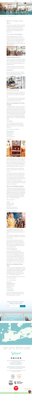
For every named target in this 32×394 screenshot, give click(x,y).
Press (21, 348)
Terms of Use (27, 347)
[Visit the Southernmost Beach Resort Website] (16, 1)
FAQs (14, 348)
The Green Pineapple (10, 131)
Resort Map (6, 347)
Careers (9, 348)
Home (2, 16)
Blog (5, 16)
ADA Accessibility (26, 348)
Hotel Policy (11, 347)
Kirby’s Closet (9, 282)
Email (8, 306)
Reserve (16, 392)
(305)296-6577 (19, 363)
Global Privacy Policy (19, 347)
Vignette (8, 201)
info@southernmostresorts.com (16, 364)
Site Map (5, 348)
